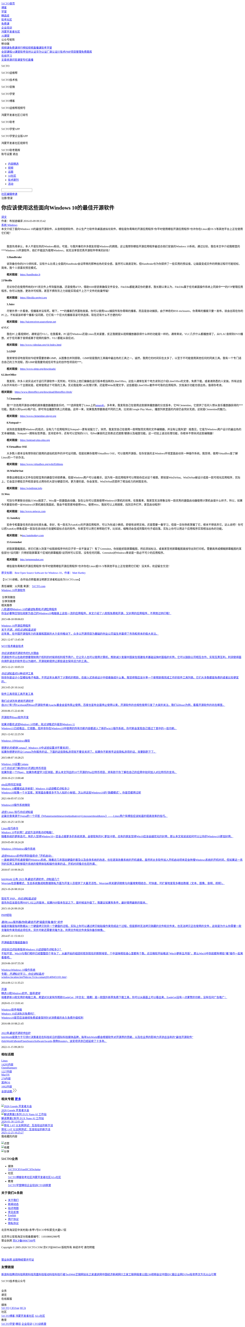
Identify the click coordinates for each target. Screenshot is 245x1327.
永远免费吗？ (18, 1013)
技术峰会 (13, 646)
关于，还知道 (18, 629)
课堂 (20, 59)
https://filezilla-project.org (33, 297)
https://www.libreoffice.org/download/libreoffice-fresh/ (43, 391)
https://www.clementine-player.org (38, 416)
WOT (4, 646)
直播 (30, 59)
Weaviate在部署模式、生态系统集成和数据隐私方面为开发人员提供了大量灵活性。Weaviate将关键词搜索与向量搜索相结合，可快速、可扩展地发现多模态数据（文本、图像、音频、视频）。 (113, 883)
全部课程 (6, 51)
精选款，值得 (20, 993)
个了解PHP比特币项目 (23, 768)
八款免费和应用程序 (29, 609)
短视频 (29, 47)
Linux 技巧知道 (17, 812)
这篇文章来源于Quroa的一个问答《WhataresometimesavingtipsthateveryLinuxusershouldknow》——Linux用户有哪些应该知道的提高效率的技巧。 (84, 816)
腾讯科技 (17, 1274)
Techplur (35, 1169)
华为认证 (41, 51)
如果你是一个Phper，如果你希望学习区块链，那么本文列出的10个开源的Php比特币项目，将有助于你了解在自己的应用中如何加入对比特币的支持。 (89, 772)
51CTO (12, 1169)
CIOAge (20, 1169)
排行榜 (21, 47)
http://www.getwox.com (33, 511)
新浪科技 (6, 1274)
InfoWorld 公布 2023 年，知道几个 (30, 879)
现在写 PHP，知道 (18, 898)
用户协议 (13, 1219)
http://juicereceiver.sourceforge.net (38, 321)
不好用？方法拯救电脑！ (27, 832)
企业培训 (6, 27)
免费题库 (86, 51)
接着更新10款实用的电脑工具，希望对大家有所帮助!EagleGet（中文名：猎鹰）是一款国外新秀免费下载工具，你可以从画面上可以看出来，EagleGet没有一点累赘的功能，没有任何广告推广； (114, 997)
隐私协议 (13, 1223)
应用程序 (25, 625)
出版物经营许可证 (23, 1259)
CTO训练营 (44, 1185)
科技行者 (60, 1274)
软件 (22, 590)
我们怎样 (17, 701)
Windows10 (7, 805)
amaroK (100, 405)
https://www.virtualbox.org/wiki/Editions (41, 464)
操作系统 (19, 805)
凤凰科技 (38, 1274)
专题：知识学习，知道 (22, 973)
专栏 (25, 59)
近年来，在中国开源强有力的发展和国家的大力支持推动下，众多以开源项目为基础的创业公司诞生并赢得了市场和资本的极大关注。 (80, 633)
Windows (20, 740)
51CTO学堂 (15, 1185)
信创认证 (31, 51)
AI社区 (12, 175)
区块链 (17, 784)
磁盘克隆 (12, 942)
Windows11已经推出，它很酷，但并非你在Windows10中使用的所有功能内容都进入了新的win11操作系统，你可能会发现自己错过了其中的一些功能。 (89, 728)
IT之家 (124, 1274)
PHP (3, 915)
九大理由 (20, 653)
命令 (15, 828)
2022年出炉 (16, 1033)
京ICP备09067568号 (24, 1240)
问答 (14, 59)
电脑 (19, 1009)
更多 (18, 1099)
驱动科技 (49, 1274)
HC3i (28, 1169)
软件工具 (6, 694)
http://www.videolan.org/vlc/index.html (40, 344)
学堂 (4, 11)
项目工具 (17, 694)
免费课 (5, 23)
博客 (4, 7)
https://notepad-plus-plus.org (35, 440)
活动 (10, 183)
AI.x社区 (56, 1177)
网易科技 (28, 1274)
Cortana (24, 764)
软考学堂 (46, 47)
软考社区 (6, 19)
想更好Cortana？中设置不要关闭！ (35, 747)
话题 (10, 171)
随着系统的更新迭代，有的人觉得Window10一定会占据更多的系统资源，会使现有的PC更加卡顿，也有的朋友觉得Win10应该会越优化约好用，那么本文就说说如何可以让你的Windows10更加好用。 (117, 836)
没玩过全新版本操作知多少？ (31, 949)
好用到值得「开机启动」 (27, 855)
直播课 (37, 47)
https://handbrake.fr (30, 274)
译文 (4, 217)
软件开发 (23, 717)
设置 (17, 764)
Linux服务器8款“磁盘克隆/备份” (32, 922)
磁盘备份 (22, 942)
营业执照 (7, 1259)
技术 (21, 646)
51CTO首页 (8, 3)
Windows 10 (8, 590)
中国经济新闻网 (111, 1274)
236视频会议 (154, 1274)
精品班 (5, 15)
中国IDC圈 (168, 1274)
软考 (23, 51)
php (3, 784)
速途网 (98, 1274)
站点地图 (13, 1208)
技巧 (10, 828)
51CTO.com (38, 586)
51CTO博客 (15, 1177)
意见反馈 (13, 1212)
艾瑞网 (79, 1274)
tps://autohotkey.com (33, 535)
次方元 (202, 1274)
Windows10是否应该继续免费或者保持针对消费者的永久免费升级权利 (42, 1017)
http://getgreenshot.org (32, 559)
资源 (9, 59)
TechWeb (70, 1274)
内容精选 (13, 163)
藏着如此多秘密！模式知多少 (35, 788)
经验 (9, 915)
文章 (4, 59)
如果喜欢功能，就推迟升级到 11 (38, 724)
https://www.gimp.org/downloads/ (38, 368)
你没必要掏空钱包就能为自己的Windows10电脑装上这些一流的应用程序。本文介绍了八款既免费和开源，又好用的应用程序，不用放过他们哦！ (86, 613)
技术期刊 (13, 179)
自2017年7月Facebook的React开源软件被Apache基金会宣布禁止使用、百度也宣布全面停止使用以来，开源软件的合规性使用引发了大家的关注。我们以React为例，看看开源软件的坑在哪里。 (113, 705)
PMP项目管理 (73, 51)
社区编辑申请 (9, 194)
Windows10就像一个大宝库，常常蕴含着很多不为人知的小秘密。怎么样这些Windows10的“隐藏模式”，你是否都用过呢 (71, 792)
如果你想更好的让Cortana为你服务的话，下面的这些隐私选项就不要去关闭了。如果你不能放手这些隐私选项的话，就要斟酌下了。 (78, 751)
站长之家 (88, 1274)
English (12, 1215)
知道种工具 (17, 673)
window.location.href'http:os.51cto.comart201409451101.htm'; (34, 977)
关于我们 (13, 1200)
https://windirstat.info (31, 488)
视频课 (5, 47)
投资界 (194, 1274)
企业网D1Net (182, 1274)
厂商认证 (52, 51)
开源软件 (6, 717)
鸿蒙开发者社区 (10, 31)
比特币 (9, 784)
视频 (10, 167)
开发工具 (28, 694)
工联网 (132, 1274)
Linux (4, 828)
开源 (17, 590)
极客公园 (141, 1274)
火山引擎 (211, 1274)
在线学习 (6, 55)
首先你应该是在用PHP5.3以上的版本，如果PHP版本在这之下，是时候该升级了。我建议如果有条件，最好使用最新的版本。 (74, 902)
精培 (24, 1185)
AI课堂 (5, 35)
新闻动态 (13, 1204)
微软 (27, 740)
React (15, 717)
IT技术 (61, 51)
